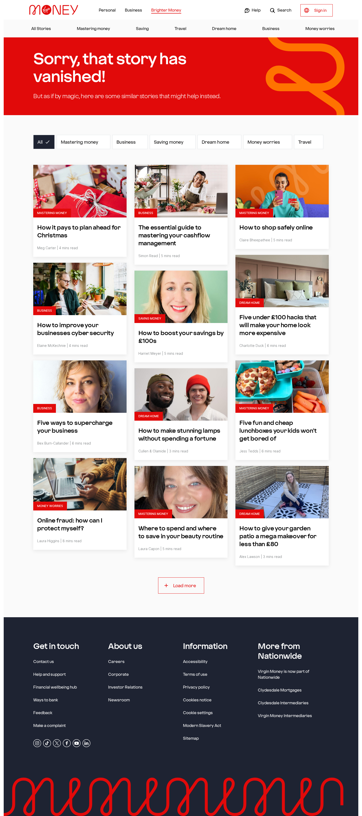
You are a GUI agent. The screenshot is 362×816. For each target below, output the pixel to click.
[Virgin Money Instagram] (37, 742)
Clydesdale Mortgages (280, 690)
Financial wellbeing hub (55, 687)
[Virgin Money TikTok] (47, 742)
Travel (180, 28)
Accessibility (195, 661)
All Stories (41, 28)
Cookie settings (198, 712)
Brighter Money (166, 10)
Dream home (224, 28)
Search (284, 10)
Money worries (320, 28)
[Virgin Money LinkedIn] (86, 742)
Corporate (118, 674)
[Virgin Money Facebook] (67, 742)
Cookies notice (197, 699)
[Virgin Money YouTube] (77, 742)
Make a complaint (49, 725)
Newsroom (119, 699)
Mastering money (93, 28)
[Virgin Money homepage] (55, 10)
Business (133, 10)
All (40, 142)
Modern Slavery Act (202, 725)
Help (256, 10)
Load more (184, 585)
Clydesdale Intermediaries (283, 702)
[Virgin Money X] (57, 742)
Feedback (42, 712)
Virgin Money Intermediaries (285, 715)
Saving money (168, 142)
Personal (107, 10)
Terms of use (195, 674)
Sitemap (191, 738)
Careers (116, 661)
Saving (142, 28)
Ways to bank (45, 699)
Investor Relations (125, 686)
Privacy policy (196, 687)
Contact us (43, 661)
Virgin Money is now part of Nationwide (283, 674)
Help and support (49, 674)
